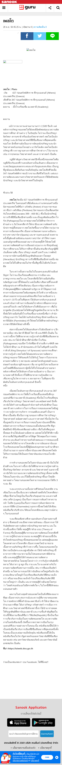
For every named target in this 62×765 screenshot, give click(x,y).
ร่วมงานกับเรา (47, 734)
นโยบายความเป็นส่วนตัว (20, 760)
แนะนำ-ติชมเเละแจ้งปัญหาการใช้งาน (23, 734)
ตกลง (47, 757)
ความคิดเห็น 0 (40, 27)
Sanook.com (9, 2)
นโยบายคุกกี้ (35, 760)
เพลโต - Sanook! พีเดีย (28, 8)
